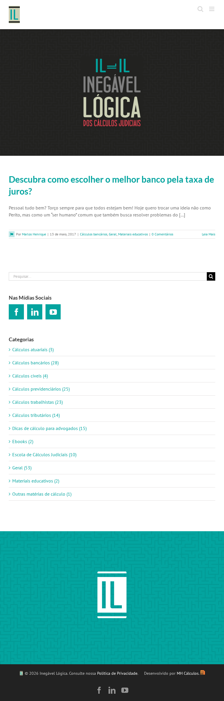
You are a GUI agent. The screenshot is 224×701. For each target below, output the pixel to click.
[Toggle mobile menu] (212, 9)
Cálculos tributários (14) (36, 415)
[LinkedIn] (34, 311)
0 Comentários (162, 234)
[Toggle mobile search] (200, 9)
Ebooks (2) (22, 441)
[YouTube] (53, 311)
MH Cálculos (188, 673)
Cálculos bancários (93, 234)
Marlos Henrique (34, 234)
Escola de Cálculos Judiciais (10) (44, 454)
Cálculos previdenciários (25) (41, 389)
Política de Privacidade (117, 673)
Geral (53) (22, 468)
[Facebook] (16, 311)
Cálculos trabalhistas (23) (37, 402)
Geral (113, 234)
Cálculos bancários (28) (35, 363)
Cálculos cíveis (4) (30, 376)
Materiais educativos (133, 234)
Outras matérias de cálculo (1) (41, 494)
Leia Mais (208, 234)
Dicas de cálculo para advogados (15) (49, 428)
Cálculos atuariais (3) (33, 349)
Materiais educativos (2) (35, 481)
